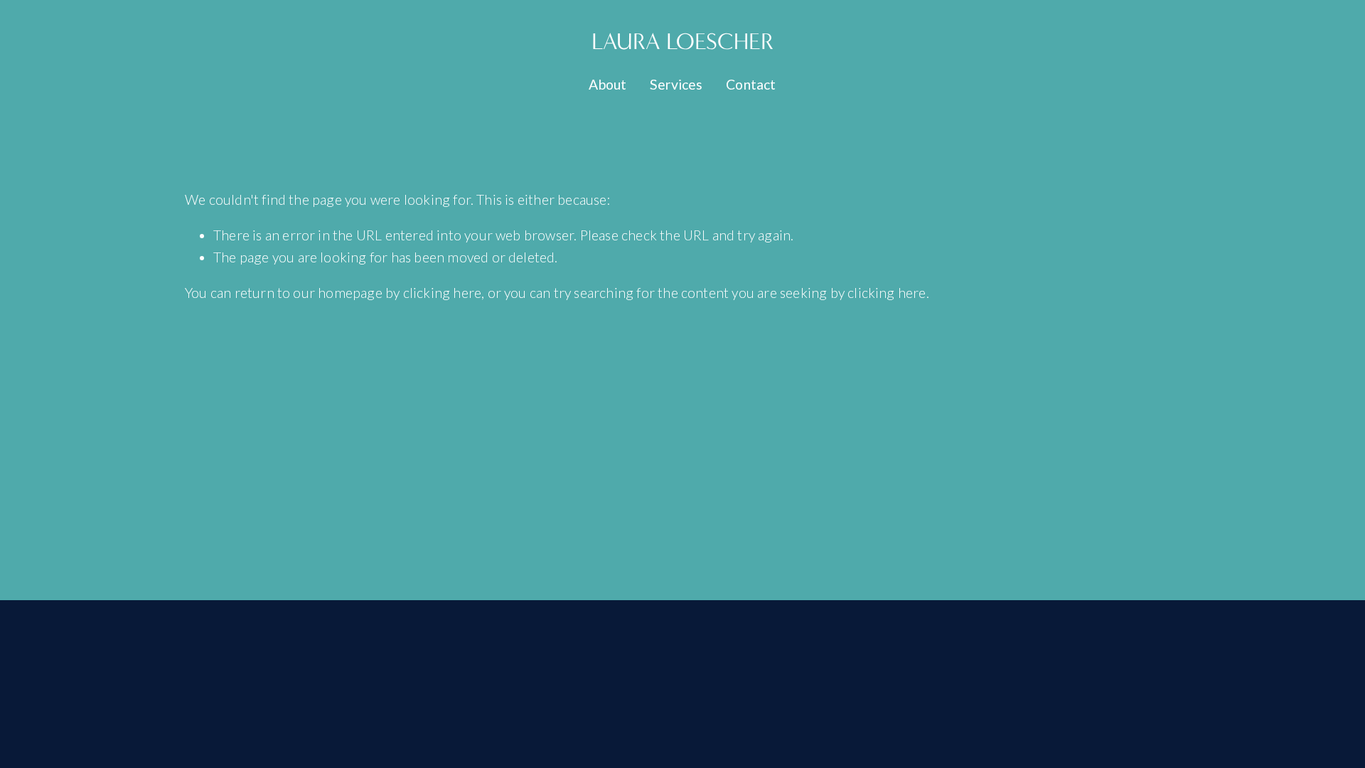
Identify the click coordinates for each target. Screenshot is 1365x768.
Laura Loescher (683, 41)
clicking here (442, 292)
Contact (751, 84)
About (607, 84)
